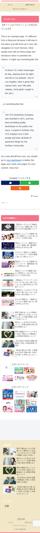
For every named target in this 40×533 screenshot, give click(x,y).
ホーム (11, 522)
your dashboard (14, 160)
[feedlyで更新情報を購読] (29, 183)
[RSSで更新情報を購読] (20, 188)
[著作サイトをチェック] (10, 183)
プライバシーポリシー (20, 525)
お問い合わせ (29, 522)
